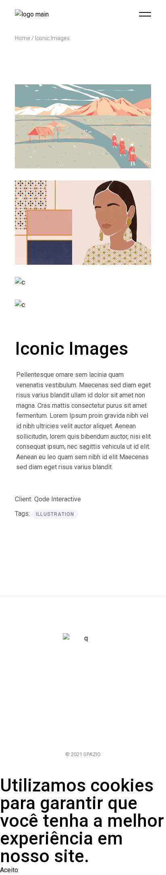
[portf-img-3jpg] (83, 282)
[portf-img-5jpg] (83, 304)
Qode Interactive (57, 499)
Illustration (55, 514)
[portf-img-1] (83, 126)
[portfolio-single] (83, 222)
